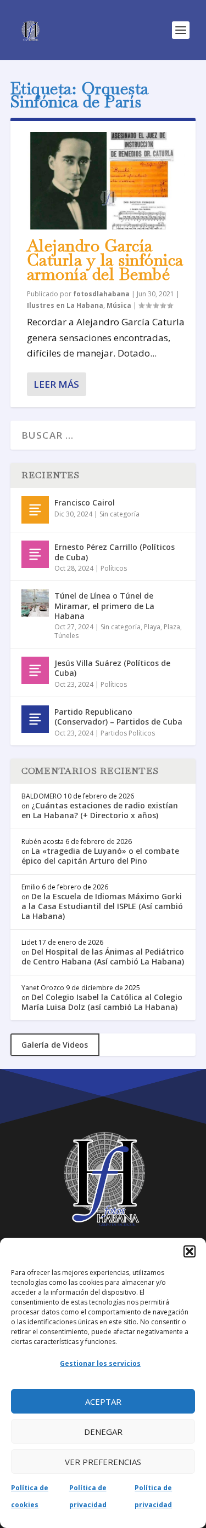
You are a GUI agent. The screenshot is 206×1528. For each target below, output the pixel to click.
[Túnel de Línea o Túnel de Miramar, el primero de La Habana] (35, 603)
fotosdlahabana (101, 293)
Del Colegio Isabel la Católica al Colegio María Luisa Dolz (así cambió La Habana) (101, 1002)
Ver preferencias (103, 1461)
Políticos (114, 568)
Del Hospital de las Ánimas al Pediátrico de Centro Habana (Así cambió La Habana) (102, 956)
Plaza (172, 626)
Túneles (66, 635)
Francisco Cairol (84, 502)
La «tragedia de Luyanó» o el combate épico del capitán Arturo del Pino (100, 856)
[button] (189, 1251)
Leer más (56, 384)
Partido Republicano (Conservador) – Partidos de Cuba (118, 716)
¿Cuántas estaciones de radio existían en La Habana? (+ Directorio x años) (99, 810)
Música (119, 305)
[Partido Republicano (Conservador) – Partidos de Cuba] (35, 719)
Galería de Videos (54, 1044)
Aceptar (103, 1401)
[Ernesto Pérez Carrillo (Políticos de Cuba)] (35, 554)
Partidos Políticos (128, 733)
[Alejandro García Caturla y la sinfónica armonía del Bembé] (103, 180)
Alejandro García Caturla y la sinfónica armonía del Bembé (105, 260)
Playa (152, 626)
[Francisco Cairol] (35, 510)
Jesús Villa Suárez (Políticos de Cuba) (112, 668)
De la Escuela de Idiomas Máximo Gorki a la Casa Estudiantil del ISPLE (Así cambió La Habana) (102, 906)
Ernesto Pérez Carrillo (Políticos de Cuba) (114, 552)
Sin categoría (119, 514)
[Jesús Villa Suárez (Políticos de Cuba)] (35, 670)
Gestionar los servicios (100, 1363)
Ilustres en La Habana (65, 305)
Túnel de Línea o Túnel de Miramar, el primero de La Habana (104, 605)
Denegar (103, 1431)
